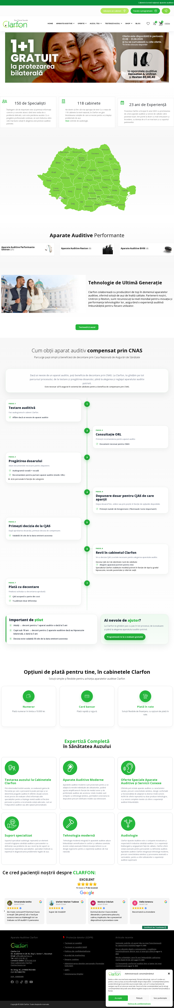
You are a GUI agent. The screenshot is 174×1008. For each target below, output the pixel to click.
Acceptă (118, 998)
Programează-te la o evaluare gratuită (125, 637)
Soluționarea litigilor (74, 974)
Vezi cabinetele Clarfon (21, 963)
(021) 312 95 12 (20, 958)
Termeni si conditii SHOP (76, 947)
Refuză (139, 998)
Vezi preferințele (160, 998)
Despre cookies (72, 959)
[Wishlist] (148, 24)
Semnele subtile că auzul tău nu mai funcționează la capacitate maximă (138, 944)
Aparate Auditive (64, 23)
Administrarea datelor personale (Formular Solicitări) (84, 964)
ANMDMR (19, 976)
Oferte (81, 23)
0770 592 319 (30, 960)
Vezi (67, 121)
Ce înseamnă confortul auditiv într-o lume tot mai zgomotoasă (139, 964)
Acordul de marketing (75, 955)
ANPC (67, 970)
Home (50, 23)
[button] (169, 973)
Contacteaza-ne (18, 965)
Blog (138, 23)
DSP (12, 976)
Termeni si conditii (73, 943)
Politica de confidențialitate (139, 1004)
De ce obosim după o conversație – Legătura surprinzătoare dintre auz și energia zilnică (136, 950)
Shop (127, 23)
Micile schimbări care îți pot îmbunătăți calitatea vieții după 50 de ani (138, 958)
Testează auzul (112, 23)
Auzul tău (95, 23)
